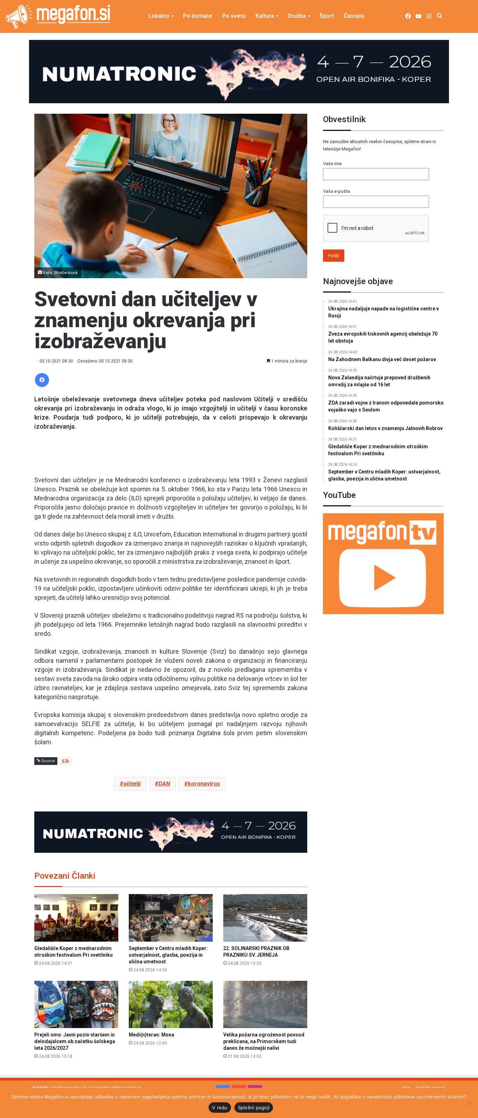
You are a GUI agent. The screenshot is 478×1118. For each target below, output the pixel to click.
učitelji (132, 783)
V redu (219, 1107)
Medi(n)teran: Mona (151, 1035)
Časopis (354, 16)
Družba (297, 16)
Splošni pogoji (254, 1107)
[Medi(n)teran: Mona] (171, 1004)
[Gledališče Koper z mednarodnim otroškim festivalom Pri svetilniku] (76, 917)
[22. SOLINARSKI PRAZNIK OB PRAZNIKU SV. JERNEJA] (265, 917)
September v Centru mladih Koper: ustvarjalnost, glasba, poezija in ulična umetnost (168, 954)
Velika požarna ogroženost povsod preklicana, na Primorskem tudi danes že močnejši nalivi (263, 1041)
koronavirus (204, 783)
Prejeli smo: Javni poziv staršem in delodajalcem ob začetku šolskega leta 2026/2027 (74, 1041)
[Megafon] (57, 17)
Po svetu (234, 16)
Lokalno (158, 16)
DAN (164, 783)
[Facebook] (42, 380)
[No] (469, 1102)
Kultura (264, 16)
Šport (326, 16)
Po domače (197, 16)
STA (65, 761)
